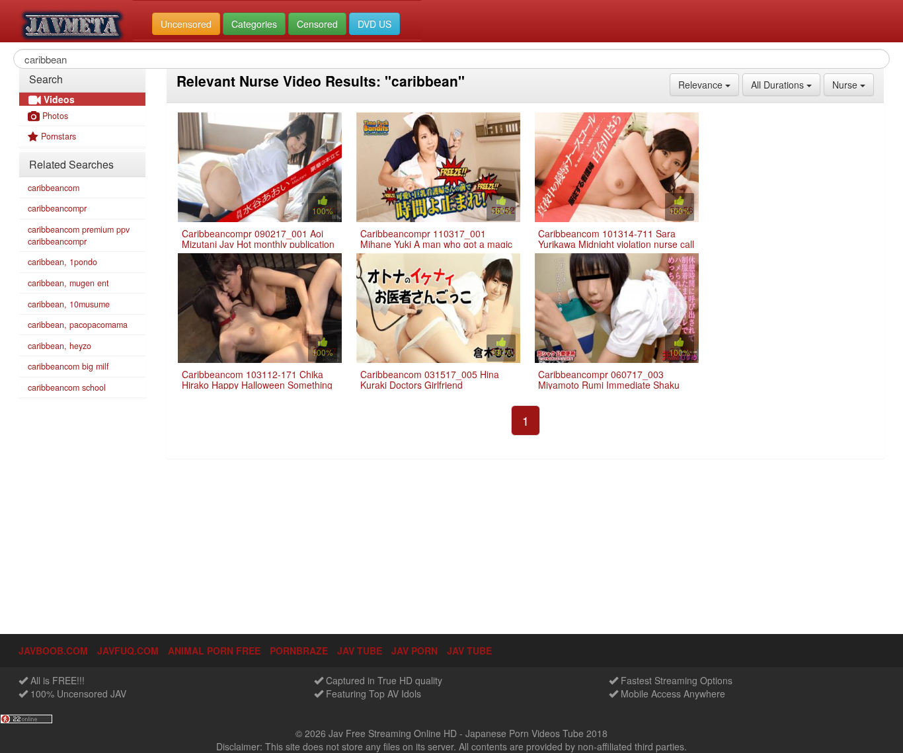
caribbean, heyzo (59, 346)
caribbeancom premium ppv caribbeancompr (79, 235)
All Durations (785, 84)
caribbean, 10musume (69, 304)
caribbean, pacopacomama (78, 325)
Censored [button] (317, 23)
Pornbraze (299, 650)
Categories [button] (254, 23)
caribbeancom (53, 188)
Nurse (853, 84)
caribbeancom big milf (68, 366)
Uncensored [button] (186, 23)
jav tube (359, 650)
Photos (54, 116)
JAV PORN (414, 650)
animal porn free (214, 650)
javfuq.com (128, 650)
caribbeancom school (67, 387)
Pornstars (57, 136)
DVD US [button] (374, 23)
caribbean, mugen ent (68, 283)
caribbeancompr (57, 208)
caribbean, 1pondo (62, 262)
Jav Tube (469, 650)
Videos (58, 99)
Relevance (708, 84)
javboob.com (53, 650)
